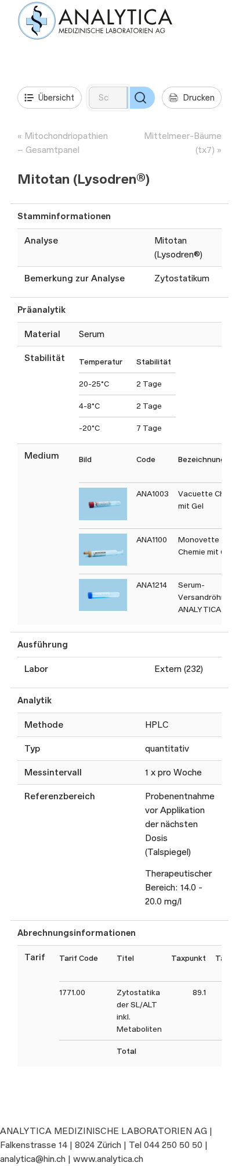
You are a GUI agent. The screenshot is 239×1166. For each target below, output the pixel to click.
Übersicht (56, 97)
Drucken (199, 97)
